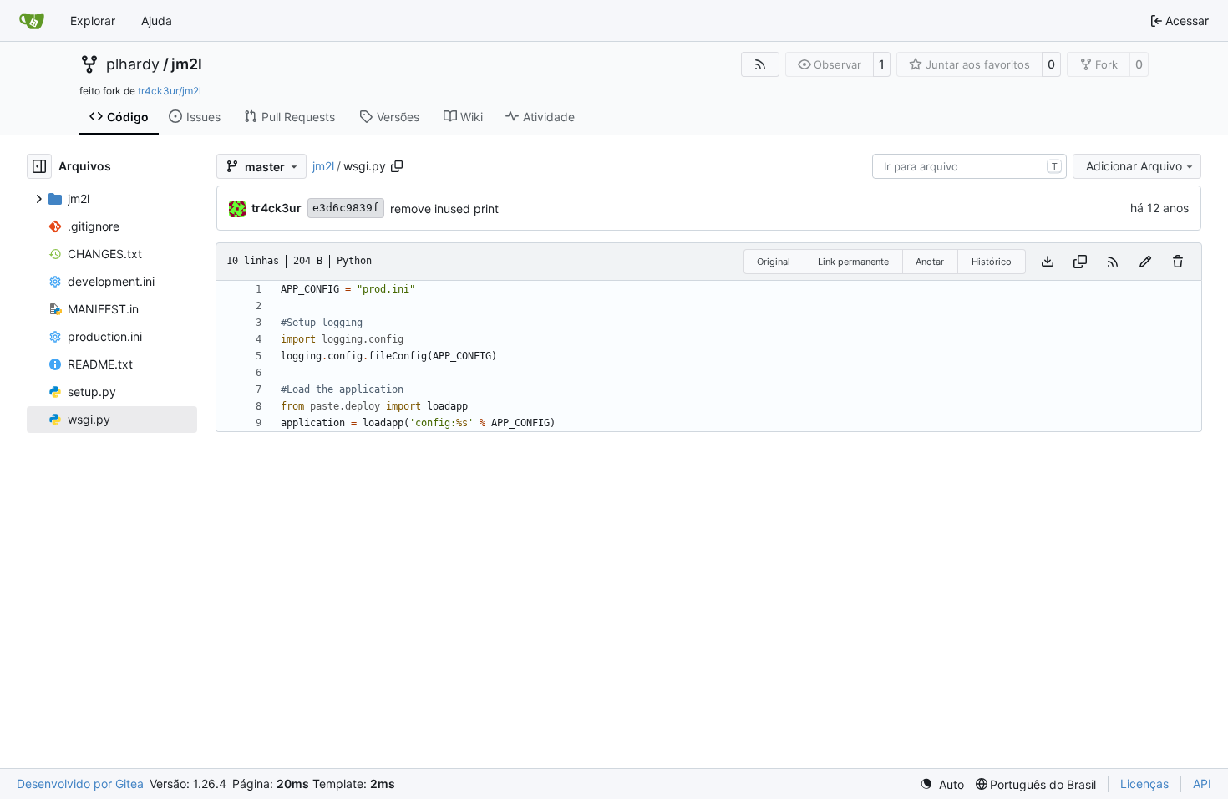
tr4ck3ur (276, 208)
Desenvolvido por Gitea (80, 783)
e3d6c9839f (345, 207)
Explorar (92, 20)
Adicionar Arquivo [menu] (1134, 166)
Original (773, 261)
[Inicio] (31, 21)
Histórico (992, 261)
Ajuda (156, 20)
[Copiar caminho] (397, 166)
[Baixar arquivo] (1047, 261)
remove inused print (444, 208)
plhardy (133, 64)
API (1202, 783)
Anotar (930, 261)
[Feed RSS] (760, 64)
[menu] (942, 784)
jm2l (186, 64)
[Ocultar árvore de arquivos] (39, 166)
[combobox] (969, 166)
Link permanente (853, 261)
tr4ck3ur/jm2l (169, 90)
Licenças (1144, 783)
